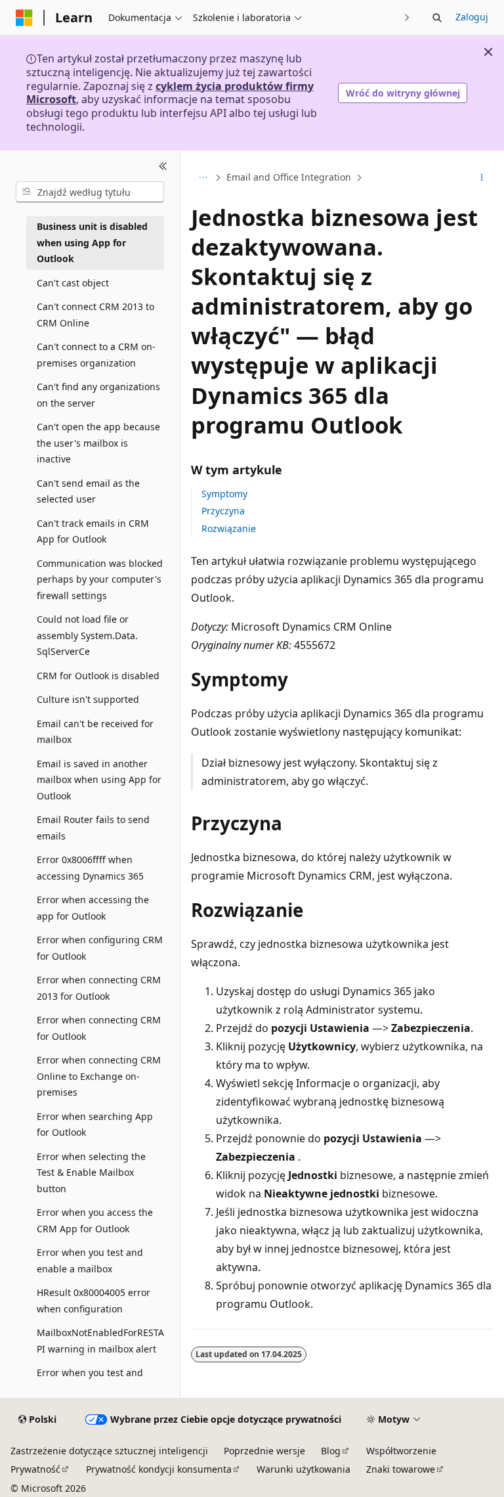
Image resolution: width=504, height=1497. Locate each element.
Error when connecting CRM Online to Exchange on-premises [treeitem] (99, 1076)
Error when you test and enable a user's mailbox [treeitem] (90, 1380)
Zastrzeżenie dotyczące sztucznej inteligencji (109, 1450)
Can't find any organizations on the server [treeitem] (98, 394)
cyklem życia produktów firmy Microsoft (170, 93)
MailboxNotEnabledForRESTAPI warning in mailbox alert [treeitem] (100, 1340)
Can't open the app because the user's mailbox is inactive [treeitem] (98, 442)
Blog (331, 1450)
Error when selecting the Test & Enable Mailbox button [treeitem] (91, 1172)
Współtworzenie (401, 1450)
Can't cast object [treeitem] (73, 283)
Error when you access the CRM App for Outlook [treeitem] (95, 1220)
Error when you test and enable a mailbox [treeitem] (90, 1260)
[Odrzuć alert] (488, 51)
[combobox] (90, 191)
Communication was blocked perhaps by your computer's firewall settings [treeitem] (100, 579)
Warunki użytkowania (303, 1469)
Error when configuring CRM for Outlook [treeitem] (100, 947)
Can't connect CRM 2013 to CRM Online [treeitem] (95, 314)
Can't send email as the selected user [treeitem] (88, 491)
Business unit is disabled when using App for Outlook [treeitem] (92, 242)
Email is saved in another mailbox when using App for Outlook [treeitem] (99, 779)
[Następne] (407, 17)
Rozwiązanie (228, 528)
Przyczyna (223, 510)
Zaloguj (471, 17)
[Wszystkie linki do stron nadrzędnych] (202, 178)
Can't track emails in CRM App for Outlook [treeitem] (93, 531)
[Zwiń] (163, 166)
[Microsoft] (24, 17)
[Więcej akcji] (482, 178)
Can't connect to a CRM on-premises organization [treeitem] (96, 354)
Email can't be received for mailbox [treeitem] (95, 731)
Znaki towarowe (400, 1469)
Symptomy (224, 493)
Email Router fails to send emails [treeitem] (93, 827)
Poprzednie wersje (264, 1450)
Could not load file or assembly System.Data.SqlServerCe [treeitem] (87, 635)
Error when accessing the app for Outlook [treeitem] (93, 907)
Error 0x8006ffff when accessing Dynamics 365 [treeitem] (90, 867)
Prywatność (35, 1469)
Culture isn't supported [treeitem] (88, 699)
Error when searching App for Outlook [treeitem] (95, 1124)
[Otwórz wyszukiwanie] (437, 18)
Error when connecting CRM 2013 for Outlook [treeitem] (99, 987)
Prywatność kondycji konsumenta (159, 1469)
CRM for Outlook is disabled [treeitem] (98, 675)
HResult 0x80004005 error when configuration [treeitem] (93, 1300)
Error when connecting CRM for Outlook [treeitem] (99, 1028)
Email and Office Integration (288, 177)
